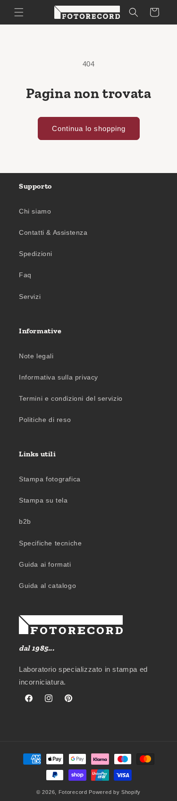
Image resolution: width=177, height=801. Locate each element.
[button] (18, 12)
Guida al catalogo (47, 585)
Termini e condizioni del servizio (71, 398)
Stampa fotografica (50, 479)
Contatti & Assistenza (53, 232)
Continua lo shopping (89, 128)
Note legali (36, 356)
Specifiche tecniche (50, 543)
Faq (25, 275)
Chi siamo (35, 211)
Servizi (30, 296)
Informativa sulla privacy (58, 377)
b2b (25, 521)
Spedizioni (35, 253)
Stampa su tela (43, 500)
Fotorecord (73, 792)
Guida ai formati (45, 564)
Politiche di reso (45, 419)
